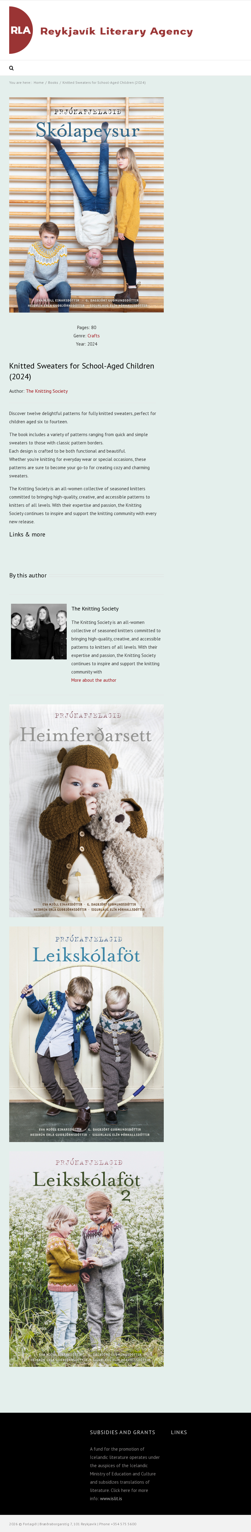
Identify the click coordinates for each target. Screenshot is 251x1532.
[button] (11, 68)
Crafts (94, 336)
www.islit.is (111, 1498)
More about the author (93, 680)
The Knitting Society (47, 391)
